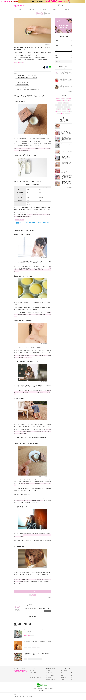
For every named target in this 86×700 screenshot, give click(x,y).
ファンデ (69, 111)
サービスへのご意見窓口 (50, 675)
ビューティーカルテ (33, 675)
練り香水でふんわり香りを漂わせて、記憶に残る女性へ (27, 89)
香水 (22, 62)
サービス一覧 (16, 696)
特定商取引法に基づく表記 (50, 679)
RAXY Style (31, 9)
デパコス (63, 111)
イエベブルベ (67, 107)
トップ (19, 9)
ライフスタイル (39, 658)
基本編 (19, 62)
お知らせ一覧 (48, 670)
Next (49, 597)
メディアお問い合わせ (50, 672)
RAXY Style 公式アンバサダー (61, 100)
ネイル (56, 52)
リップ (70, 104)
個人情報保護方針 (39, 688)
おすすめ (29, 647)
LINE (62, 675)
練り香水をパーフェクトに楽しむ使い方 (24, 82)
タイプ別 (67, 113)
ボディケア (57, 47)
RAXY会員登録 (64, 670)
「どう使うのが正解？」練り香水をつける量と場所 (26, 77)
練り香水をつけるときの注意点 (22, 84)
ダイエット (33, 658)
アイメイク (57, 45)
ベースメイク (57, 42)
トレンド (64, 104)
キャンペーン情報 (43, 9)
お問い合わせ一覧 (22, 696)
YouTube (62, 679)
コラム (56, 55)
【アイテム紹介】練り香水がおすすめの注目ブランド (27, 87)
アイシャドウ (58, 104)
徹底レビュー (65, 102)
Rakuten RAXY (19, 6)
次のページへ (32, 591)
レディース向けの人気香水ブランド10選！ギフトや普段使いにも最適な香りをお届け (32, 222)
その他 (29, 633)
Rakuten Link (63, 677)
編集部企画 (34, 647)
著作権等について (46, 688)
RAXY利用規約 (48, 677)
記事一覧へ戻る (32, 616)
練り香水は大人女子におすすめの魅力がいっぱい (26, 75)
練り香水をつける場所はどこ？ (22, 80)
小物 (32, 635)
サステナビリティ (30, 696)
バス (38, 647)
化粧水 (69, 109)
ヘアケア (57, 50)
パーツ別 (63, 109)
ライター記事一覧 (47, 610)
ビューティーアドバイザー (34, 677)
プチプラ (58, 109)
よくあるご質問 (66, 9)
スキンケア (57, 40)
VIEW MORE (69, 91)
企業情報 (34, 688)
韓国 (60, 102)
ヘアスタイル (60, 107)
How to (15, 62)
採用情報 (51, 688)
